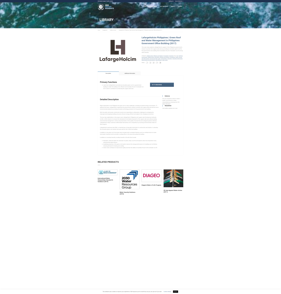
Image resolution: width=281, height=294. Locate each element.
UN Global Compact (102, 1)
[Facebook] (147, 63)
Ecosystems (157, 57)
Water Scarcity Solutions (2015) (127, 193)
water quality (165, 60)
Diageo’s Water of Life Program (151, 185)
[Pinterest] (157, 63)
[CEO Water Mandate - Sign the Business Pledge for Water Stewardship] (106, 7)
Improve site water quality (155, 58)
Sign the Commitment (150, 6)
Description (108, 73)
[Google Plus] (150, 63)
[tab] (108, 73)
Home (99, 30)
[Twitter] (153, 63)
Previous (96, 51)
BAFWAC (181, 55)
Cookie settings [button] (167, 291)
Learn (180, 6)
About (173, 6)
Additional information (130, 73)
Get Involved (164, 6)
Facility (176, 57)
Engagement (105, 30)
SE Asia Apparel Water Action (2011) (173, 191)
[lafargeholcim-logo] (118, 51)
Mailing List (171, 1)
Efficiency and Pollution (158, 55)
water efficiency (158, 60)
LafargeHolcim (164, 58)
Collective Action (113, 30)
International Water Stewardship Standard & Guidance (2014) (105, 180)
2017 (177, 55)
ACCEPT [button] (175, 291)
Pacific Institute (109, 1)
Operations (171, 55)
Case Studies (144, 57)
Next (141, 51)
